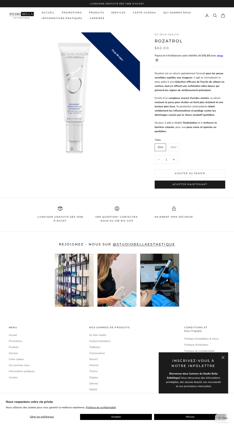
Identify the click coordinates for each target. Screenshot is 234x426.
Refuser (190, 417)
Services (118, 12)
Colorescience (97, 353)
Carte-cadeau (144, 12)
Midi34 (93, 389)
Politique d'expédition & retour (201, 338)
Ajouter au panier (190, 173)
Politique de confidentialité (101, 407)
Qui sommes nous (177, 12)
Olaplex (93, 377)
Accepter (116, 417)
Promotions (72, 12)
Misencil (93, 365)
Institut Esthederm (99, 341)
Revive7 (93, 359)
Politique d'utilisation (196, 345)
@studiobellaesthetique (144, 244)
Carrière (97, 18)
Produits (96, 12)
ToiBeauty (94, 347)
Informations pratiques (62, 18)
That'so (93, 371)
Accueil (48, 12)
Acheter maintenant (189, 184)
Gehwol (93, 383)
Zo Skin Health (97, 335)
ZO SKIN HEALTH (167, 34)
